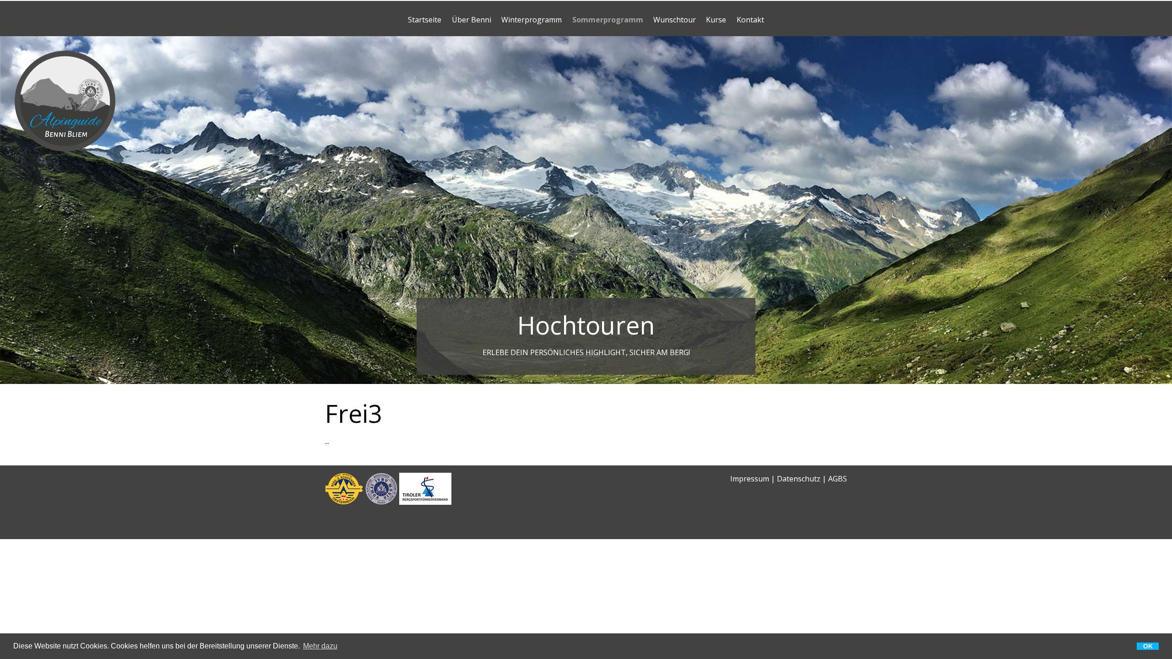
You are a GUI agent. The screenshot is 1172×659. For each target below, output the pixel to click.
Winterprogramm (531, 20)
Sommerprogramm (607, 20)
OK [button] (1148, 646)
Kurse (716, 20)
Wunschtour (674, 20)
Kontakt (750, 20)
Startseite (424, 20)
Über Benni (471, 20)
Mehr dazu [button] (320, 646)
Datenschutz (798, 479)
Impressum (749, 479)
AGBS (837, 479)
